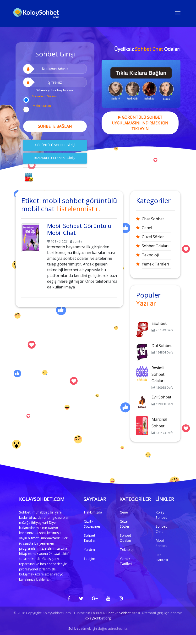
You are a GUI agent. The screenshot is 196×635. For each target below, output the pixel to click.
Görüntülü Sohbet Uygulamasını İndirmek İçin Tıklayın (140, 123)
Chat (110, 613)
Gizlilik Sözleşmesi (92, 524)
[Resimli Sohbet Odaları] (142, 373)
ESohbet (159, 323)
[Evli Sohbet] (142, 403)
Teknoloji (150, 255)
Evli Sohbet (161, 397)
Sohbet (125, 613)
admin (77, 241)
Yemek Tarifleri (155, 264)
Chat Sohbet (153, 218)
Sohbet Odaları (155, 245)
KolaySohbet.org (98, 618)
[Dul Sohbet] (142, 351)
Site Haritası (162, 557)
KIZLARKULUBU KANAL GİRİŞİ (55, 158)
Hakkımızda (93, 512)
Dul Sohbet (162, 345)
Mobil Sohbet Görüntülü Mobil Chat (79, 229)
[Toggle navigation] (177, 13)
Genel (147, 227)
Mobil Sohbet (161, 543)
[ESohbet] (142, 329)
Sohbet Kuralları (90, 538)
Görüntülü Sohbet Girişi (55, 145)
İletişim (89, 558)
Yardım (89, 549)
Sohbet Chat (161, 529)
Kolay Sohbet (161, 515)
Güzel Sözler (153, 236)
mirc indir (48, 179)
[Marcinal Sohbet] (142, 425)
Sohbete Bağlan (55, 126)
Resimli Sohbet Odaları (158, 374)
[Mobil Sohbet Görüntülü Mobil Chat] (30, 236)
